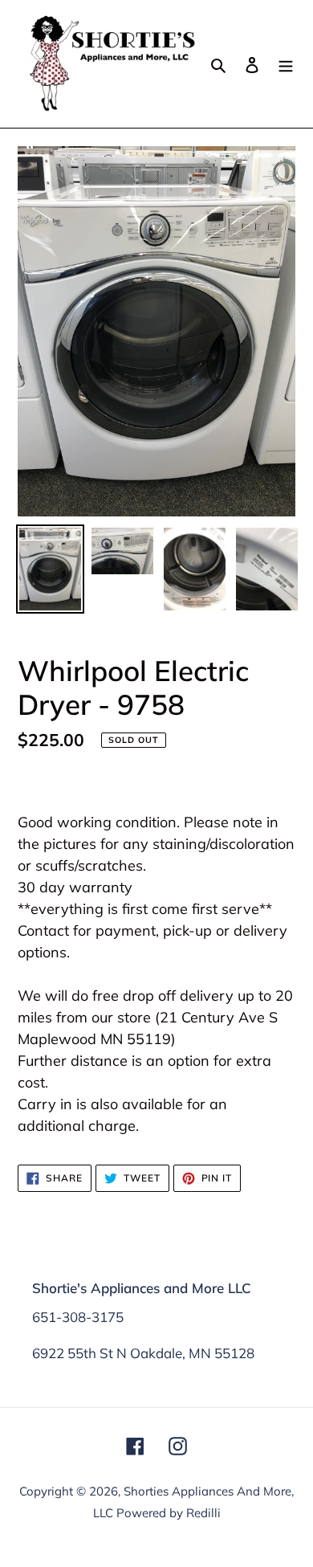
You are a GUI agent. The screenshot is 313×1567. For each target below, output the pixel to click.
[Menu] (286, 64)
